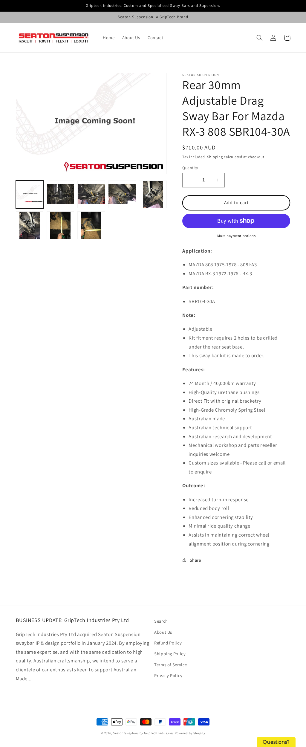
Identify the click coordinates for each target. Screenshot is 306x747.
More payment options (236, 235)
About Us (163, 632)
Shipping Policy (170, 653)
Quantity (190, 167)
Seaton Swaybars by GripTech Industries (143, 733)
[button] (260, 38)
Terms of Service (170, 664)
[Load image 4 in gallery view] (122, 194)
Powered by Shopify (190, 733)
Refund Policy (168, 643)
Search (161, 621)
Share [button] (195, 560)
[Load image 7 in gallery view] (60, 225)
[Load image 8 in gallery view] (91, 225)
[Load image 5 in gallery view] (153, 194)
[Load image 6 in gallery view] (30, 225)
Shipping (215, 156)
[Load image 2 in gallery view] (60, 194)
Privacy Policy (168, 675)
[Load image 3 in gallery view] (91, 194)
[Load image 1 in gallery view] (30, 194)
